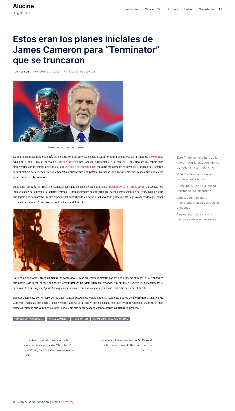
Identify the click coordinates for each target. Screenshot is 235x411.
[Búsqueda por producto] (220, 9)
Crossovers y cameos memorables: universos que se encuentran (198, 202)
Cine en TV (152, 9)
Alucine (23, 6)
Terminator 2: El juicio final (110, 318)
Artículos (132, 9)
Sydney (68, 402)
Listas (188, 9)
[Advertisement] (198, 94)
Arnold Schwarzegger (29, 318)
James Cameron (58, 318)
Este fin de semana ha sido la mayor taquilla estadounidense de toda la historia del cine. (198, 162)
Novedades (207, 9)
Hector (24, 71)
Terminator (80, 318)
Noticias (172, 9)
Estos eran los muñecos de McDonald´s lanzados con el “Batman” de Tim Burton (126, 345)
